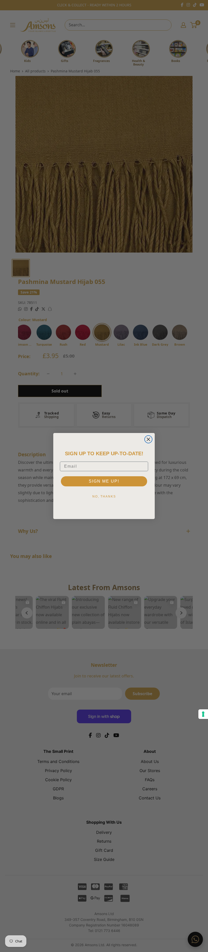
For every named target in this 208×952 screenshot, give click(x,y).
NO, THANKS (104, 496)
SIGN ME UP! (104, 481)
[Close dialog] (148, 439)
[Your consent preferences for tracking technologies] (203, 714)
